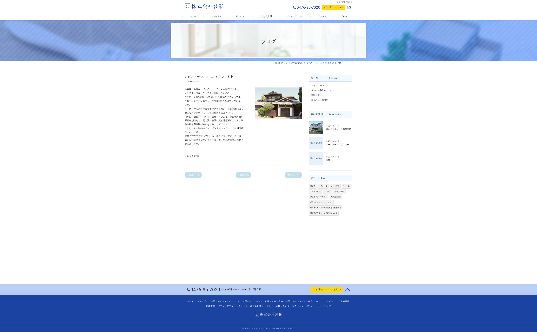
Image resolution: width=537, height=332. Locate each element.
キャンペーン (317, 85)
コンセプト (335, 186)
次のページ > (293, 175)
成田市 (312, 186)
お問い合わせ (339, 191)
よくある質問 (315, 191)
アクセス (327, 191)
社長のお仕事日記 (192, 156)
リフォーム (323, 186)
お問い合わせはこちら (333, 7)
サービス (346, 186)
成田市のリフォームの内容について (323, 213)
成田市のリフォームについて (321, 202)
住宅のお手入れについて (323, 90)
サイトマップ (324, 306)
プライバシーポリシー (318, 197)
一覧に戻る (243, 175)
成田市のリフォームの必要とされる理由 (325, 208)
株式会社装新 (336, 197)
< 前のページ (193, 175)
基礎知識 (315, 95)
